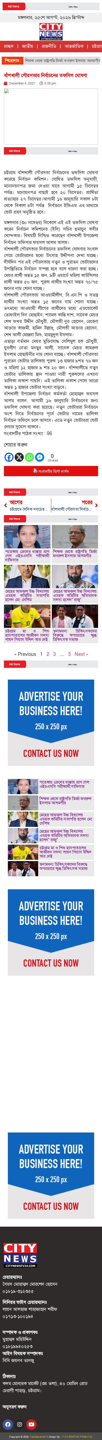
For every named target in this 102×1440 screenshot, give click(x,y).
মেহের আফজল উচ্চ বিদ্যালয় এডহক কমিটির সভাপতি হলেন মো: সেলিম (27, 595)
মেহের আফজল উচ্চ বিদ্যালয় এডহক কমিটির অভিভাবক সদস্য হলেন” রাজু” (75, 595)
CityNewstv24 (38, 1436)
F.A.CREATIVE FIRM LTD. (77, 1436)
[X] (19, 457)
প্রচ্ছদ (9, 46)
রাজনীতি (49, 46)
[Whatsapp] (29, 457)
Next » (81, 654)
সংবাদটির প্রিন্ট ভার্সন (53, 471)
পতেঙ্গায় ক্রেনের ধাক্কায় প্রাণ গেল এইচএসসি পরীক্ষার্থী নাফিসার (27, 556)
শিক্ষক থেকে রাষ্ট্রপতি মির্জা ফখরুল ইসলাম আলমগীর (54, 60)
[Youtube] (31, 1424)
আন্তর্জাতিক (74, 46)
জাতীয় (27, 46)
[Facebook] (9, 457)
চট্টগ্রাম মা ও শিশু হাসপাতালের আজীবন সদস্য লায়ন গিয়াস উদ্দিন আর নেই (27, 635)
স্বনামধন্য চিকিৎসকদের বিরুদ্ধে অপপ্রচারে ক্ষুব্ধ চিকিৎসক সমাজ (75, 635)
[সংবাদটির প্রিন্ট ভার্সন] (35, 471)
